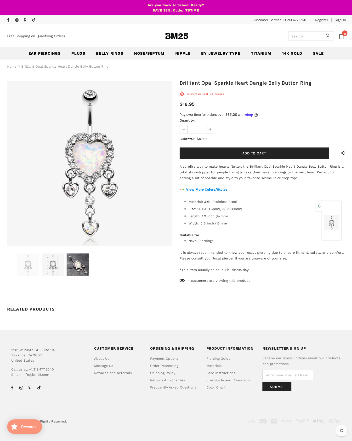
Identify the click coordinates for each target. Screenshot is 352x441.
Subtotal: (187, 139)
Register (321, 20)
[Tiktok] (35, 20)
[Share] (342, 153)
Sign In (340, 20)
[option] (89, 163)
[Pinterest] (27, 20)
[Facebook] (10, 20)
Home (12, 66)
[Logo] (177, 36)
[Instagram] (18, 20)
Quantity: (187, 120)
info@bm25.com (36, 374)
